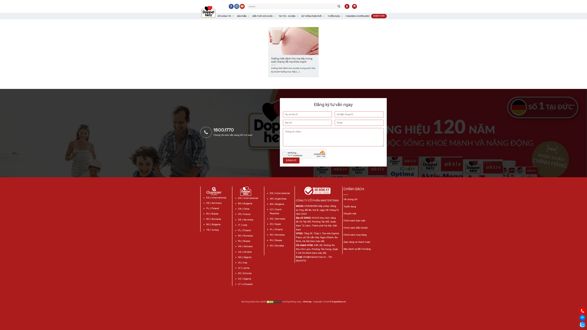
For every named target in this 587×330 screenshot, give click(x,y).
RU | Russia (212, 213)
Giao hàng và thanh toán (356, 242)
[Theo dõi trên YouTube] (242, 6)
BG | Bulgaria (213, 224)
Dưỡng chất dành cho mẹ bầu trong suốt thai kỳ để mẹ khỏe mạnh (291, 60)
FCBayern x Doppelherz (358, 16)
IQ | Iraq (242, 262)
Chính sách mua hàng (355, 234)
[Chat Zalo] (582, 324)
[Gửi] (338, 6)
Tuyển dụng (334, 16)
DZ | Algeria (244, 278)
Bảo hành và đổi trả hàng (357, 249)
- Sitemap (307, 301)
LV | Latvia (243, 268)
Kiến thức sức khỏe (262, 16)
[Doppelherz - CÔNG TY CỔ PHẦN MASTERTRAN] (212, 11)
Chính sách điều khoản (355, 227)
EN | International (216, 197)
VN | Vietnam (245, 246)
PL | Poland (212, 208)
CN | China (243, 208)
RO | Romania (213, 219)
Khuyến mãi (349, 213)
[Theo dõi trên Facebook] (231, 6)
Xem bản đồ (317, 241)
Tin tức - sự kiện (287, 16)
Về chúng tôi (224, 16)
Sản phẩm (241, 16)
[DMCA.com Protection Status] (274, 301)
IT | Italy (242, 225)
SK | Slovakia (277, 245)
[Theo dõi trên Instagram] (236, 6)
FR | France (244, 214)
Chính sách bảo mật (354, 220)
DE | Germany (214, 203)
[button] (347, 6)
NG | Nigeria (244, 257)
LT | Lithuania (245, 284)
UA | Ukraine (245, 251)
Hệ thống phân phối (311, 16)
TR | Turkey (212, 229)
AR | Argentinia (278, 198)
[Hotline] (582, 310)
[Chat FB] (582, 317)
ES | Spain (275, 224)
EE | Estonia (244, 273)
